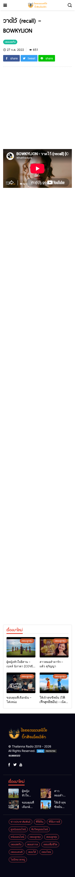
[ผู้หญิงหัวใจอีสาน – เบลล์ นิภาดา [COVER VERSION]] (20, 647)
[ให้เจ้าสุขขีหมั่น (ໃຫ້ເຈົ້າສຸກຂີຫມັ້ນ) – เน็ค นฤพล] (54, 683)
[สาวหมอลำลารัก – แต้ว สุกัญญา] (54, 647)
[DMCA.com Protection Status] (46, 751)
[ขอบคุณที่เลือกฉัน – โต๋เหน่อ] (20, 683)
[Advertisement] (37, 109)
